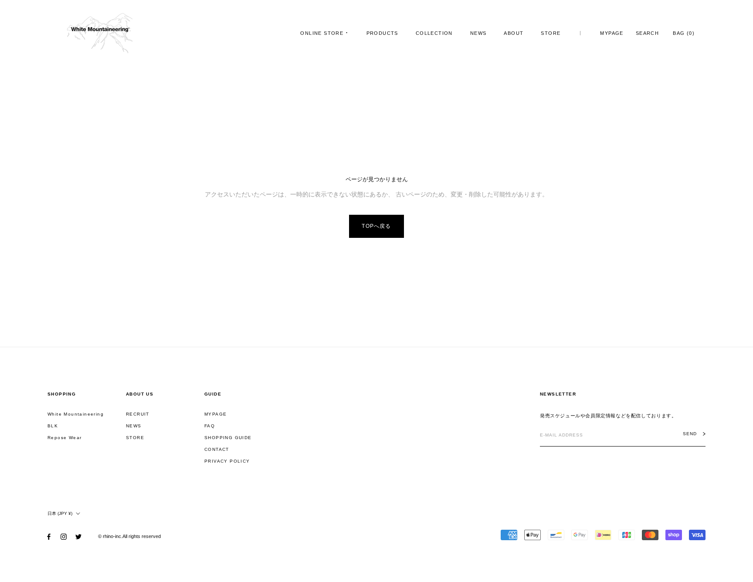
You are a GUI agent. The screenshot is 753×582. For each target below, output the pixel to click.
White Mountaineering (75, 414)
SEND (690, 434)
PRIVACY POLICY (227, 461)
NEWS (478, 33)
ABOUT (513, 33)
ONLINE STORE (321, 33)
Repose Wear (64, 437)
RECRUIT (137, 414)
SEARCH (647, 33)
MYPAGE (611, 33)
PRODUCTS (382, 33)
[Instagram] (64, 536)
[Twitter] (78, 536)
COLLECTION (434, 33)
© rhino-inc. (110, 536)
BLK (52, 425)
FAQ (209, 425)
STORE (550, 33)
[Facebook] (49, 536)
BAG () (684, 33)
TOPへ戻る (376, 226)
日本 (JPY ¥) (59, 513)
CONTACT (216, 449)
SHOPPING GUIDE (228, 437)
